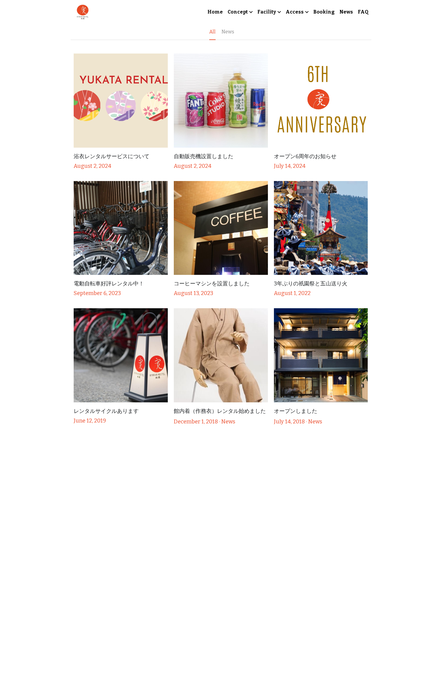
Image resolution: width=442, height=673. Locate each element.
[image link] (83, 11)
